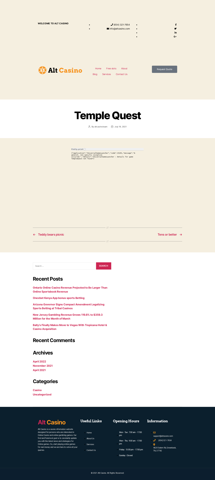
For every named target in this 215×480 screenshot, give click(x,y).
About (124, 68)
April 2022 (39, 361)
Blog (95, 74)
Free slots (111, 68)
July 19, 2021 (120, 126)
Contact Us (121, 74)
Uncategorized (42, 394)
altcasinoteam (101, 126)
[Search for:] (63, 266)
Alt (51, 422)
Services (106, 74)
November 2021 (43, 365)
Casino (37, 390)
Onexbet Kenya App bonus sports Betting (58, 298)
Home (98, 68)
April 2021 (39, 370)
